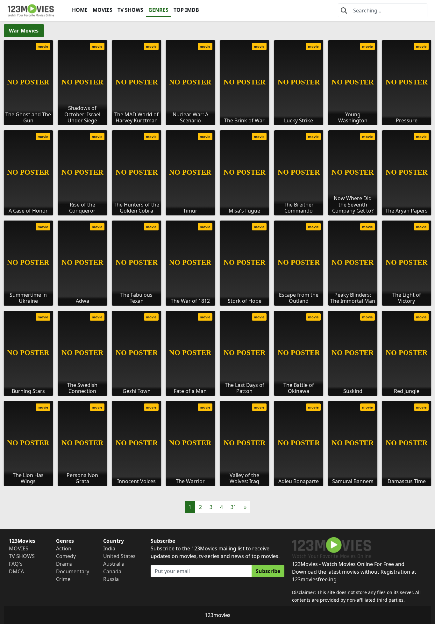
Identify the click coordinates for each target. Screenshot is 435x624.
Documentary (72, 571)
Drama (64, 563)
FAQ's (16, 563)
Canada (112, 571)
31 (233, 507)
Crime (63, 579)
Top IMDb (186, 9)
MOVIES (102, 9)
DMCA (16, 571)
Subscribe (268, 571)
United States (119, 556)
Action (63, 548)
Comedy (66, 556)
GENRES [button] (158, 9)
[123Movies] (31, 10)
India (109, 548)
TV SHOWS (130, 9)
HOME (80, 9)
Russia (111, 579)
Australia (114, 563)
